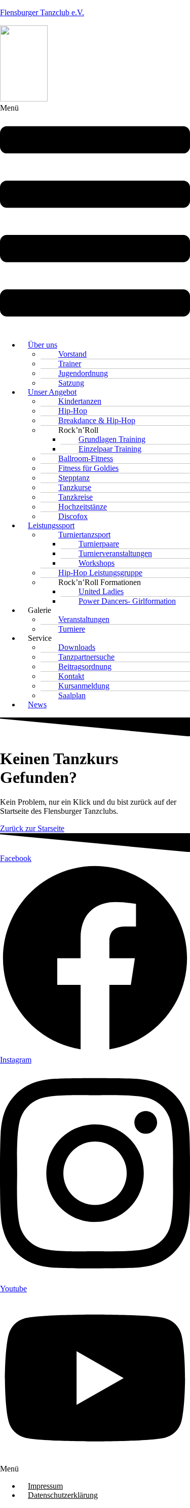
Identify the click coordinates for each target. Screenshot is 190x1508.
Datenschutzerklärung (63, 1495)
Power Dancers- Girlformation (127, 601)
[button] (95, 218)
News (37, 704)
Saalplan (72, 695)
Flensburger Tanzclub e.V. (42, 12)
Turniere (71, 629)
